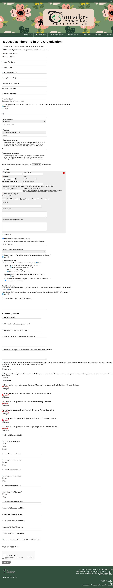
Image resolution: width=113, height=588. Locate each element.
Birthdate (6, 177)
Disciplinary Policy (29, 393)
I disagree (7, 369)
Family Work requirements (32, 418)
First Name (6, 172)
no (5, 497)
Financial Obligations (30, 427)
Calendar (98, 35)
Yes (6, 196)
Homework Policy (29, 402)
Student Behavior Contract (69, 385)
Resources (87, 35)
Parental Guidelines (31, 410)
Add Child (7, 234)
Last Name (27, 172)
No (11, 196)
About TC (28, 35)
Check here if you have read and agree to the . (26, 50)
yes (5, 494)
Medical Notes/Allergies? (11, 194)
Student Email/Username (10, 181)
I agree (6, 366)
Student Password (28, 181)
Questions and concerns (15, 281)
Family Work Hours (57, 35)
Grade (25, 177)
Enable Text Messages (42, 190)
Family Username (8, 72)
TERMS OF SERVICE (41, 50)
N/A (5, 449)
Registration (41, 35)
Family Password (8, 78)
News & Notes (74, 35)
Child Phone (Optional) (9, 189)
